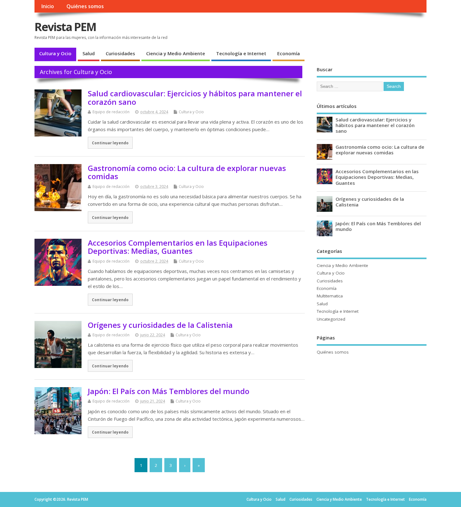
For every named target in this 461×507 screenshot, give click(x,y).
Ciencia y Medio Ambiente (175, 53)
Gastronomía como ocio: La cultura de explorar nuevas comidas (187, 172)
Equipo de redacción (111, 112)
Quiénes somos (85, 6)
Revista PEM (65, 27)
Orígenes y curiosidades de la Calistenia (160, 325)
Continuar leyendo (110, 142)
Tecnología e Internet (241, 53)
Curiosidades (120, 53)
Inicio (47, 6)
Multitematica (330, 296)
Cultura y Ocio (55, 53)
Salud (88, 53)
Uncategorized (331, 319)
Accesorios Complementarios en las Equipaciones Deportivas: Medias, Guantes (178, 246)
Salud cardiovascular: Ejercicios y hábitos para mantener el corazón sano (195, 97)
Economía (288, 53)
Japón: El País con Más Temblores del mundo (168, 391)
